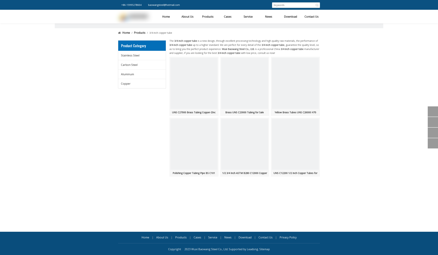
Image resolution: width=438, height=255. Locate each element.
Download (245, 237)
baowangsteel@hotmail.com (164, 4)
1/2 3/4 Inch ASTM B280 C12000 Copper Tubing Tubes (244, 173)
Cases (197, 237)
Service (212, 237)
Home (145, 237)
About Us (162, 237)
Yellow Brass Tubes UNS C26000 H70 (295, 112)
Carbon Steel (129, 65)
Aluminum (127, 74)
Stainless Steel (130, 55)
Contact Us (266, 237)
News (227, 237)
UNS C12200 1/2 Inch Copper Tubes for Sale (295, 173)
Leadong (252, 249)
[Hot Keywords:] (317, 5)
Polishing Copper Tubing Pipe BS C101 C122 (194, 173)
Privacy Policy (288, 237)
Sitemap (264, 249)
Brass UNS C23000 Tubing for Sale (244, 112)
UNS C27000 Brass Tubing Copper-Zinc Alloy (194, 112)
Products (181, 237)
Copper (126, 84)
